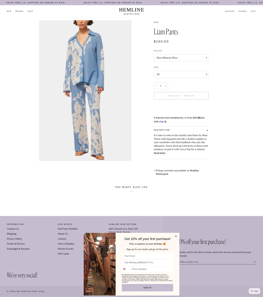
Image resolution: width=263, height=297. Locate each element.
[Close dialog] (176, 236)
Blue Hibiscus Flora (167, 57)
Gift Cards (63, 253)
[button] (19, 11)
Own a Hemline (66, 243)
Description (162, 130)
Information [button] (15, 224)
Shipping (11, 233)
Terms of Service (16, 243)
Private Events (65, 248)
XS (158, 74)
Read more (159, 152)
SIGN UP (147, 287)
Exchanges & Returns (18, 248)
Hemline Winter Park (24, 291)
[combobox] (126, 269)
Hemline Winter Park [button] (123, 224)
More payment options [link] (166, 112)
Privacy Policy (14, 238)
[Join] (252, 262)
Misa (156, 22)
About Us (63, 233)
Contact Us (13, 228)
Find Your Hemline (68, 228)
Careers (62, 238)
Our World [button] (65, 224)
